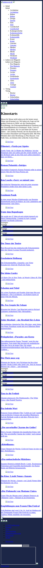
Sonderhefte (14, 78)
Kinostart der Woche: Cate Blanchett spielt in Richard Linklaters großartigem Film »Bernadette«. (20, 308)
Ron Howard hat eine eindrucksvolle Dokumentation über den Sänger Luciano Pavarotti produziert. (20, 246)
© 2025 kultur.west (12, 525)
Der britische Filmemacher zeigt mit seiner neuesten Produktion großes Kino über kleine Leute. (19, 183)
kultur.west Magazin (13, 62)
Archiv (12, 74)
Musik (12, 54)
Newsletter (9, 541)
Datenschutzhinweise (13, 533)
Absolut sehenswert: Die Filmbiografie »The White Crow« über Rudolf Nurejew (19, 396)
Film (11, 25)
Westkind (13, 58)
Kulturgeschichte (16, 33)
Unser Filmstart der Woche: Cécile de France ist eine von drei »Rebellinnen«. (21, 447)
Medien (13, 49)
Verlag (8, 91)
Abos (12, 83)
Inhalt (8, 8)
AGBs (8, 538)
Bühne (12, 16)
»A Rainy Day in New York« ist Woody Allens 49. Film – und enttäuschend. (21, 276)
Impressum (9, 535)
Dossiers (13, 70)
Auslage (13, 87)
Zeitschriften (14, 99)
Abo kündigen (11, 531)
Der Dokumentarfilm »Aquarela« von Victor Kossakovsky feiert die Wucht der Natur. (17, 261)
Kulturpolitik (14, 37)
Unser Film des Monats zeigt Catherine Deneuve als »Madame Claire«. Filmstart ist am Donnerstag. (20, 494)
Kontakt (8, 527)
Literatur (13, 45)
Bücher (12, 95)
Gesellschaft (14, 29)
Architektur (14, 12)
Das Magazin (15, 66)
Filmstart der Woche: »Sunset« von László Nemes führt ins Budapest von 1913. (21, 479)
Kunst (12, 41)
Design (12, 21)
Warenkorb (5, 566)
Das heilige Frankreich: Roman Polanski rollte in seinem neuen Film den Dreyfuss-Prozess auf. (21, 168)
